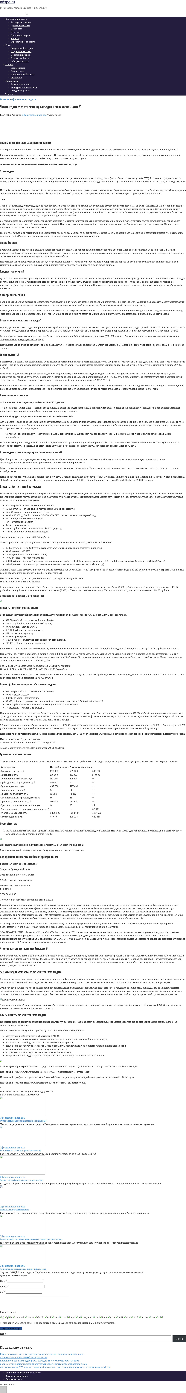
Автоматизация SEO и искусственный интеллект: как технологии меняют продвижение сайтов (55, 1367)
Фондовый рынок (20, 90)
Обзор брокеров (20, 61)
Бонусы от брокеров (22, 48)
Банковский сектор (16, 19)
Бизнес (9, 64)
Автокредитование (21, 22)
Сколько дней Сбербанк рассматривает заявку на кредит (21, 1180)
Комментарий (8, 1312)
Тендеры (10, 94)
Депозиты (16, 28)
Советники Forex (20, 54)
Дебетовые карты (20, 25)
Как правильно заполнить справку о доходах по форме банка (23, 1269)
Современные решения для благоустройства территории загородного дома (43, 1363)
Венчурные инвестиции (24, 87)
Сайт (3, 1291)
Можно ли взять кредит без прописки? (14, 1210)
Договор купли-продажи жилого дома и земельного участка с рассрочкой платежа (31, 1239)
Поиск (3, 1333)
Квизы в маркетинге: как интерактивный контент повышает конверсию (41, 1354)
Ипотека (15, 32)
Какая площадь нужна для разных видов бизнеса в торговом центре (39, 1360)
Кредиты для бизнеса (22, 74)
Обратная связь (13, 1379)
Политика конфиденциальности (23, 1372)
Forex (8, 45)
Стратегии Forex (20, 58)
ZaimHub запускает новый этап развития (23, 1357)
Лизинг (15, 38)
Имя (3, 1281)
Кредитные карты (20, 35)
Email (4, 1286)
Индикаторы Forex (21, 51)
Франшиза (16, 77)
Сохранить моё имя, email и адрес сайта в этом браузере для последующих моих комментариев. (59, 1322)
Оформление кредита (23, 41)
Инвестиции (12, 80)
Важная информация (17, 1376)
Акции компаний (20, 84)
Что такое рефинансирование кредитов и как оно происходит (23, 1121)
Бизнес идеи (18, 67)
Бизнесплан (17, 71)
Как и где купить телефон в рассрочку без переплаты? (20, 1151)
